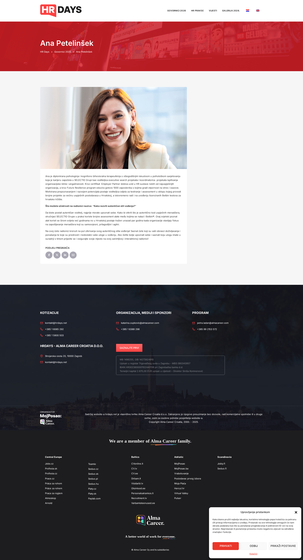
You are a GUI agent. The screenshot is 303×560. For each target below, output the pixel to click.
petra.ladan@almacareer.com (212, 322)
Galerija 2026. (231, 10)
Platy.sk (92, 493)
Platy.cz (92, 488)
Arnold (48, 503)
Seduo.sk (93, 473)
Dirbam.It (136, 478)
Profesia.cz (51, 473)
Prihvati (226, 546)
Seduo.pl (93, 478)
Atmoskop (50, 498)
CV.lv (134, 468)
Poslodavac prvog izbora (187, 478)
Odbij (254, 546)
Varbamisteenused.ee (143, 503)
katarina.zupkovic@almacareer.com (140, 322)
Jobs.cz (49, 463)
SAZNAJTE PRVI (129, 347)
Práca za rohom (53, 483)
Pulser (177, 498)
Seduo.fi (222, 468)
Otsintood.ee (138, 488)
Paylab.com (94, 498)
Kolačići (253, 553)
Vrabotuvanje (181, 473)
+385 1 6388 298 (130, 329)
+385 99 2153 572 (207, 329)
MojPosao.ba (181, 468)
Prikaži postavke (283, 546)
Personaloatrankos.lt (142, 493)
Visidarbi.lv (137, 483)
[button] (296, 512)
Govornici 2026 (176, 10)
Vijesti (213, 10)
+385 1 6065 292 (54, 329)
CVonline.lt (137, 463)
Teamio (92, 464)
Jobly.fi (221, 463)
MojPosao (179, 463)
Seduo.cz (93, 468)
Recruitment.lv (139, 498)
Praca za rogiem (53, 493)
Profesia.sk (51, 468)
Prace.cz (49, 478)
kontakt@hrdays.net (56, 322)
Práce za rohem (53, 488)
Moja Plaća (180, 483)
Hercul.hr (179, 488)
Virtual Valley (181, 493)
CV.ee (134, 473)
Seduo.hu (93, 483)
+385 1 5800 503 (54, 335)
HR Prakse (197, 10)
